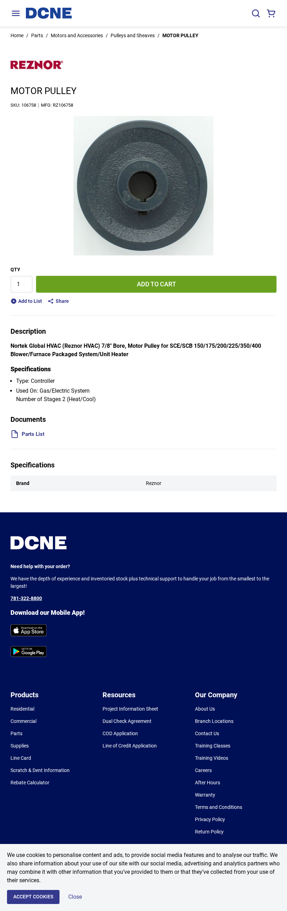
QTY (15, 269)
